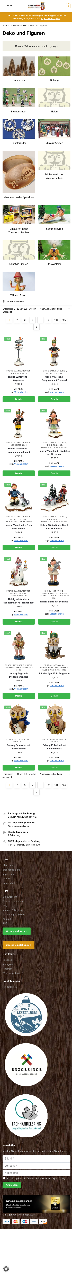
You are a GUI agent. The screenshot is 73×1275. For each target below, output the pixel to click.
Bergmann (58, 665)
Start (5, 25)
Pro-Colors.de (10, 987)
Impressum (9, 874)
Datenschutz (9, 883)
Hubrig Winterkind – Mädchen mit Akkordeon (54, 453)
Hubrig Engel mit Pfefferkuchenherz (18, 675)
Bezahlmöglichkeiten (14, 914)
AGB (5, 923)
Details (18, 399)
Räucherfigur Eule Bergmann (54, 673)
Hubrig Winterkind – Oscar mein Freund (19, 527)
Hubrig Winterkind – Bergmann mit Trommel (54, 379)
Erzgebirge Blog (11, 869)
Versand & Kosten (12, 910)
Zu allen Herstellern (13, 901)
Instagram (8, 964)
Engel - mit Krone (53, 591)
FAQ (5, 905)
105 (64, 320)
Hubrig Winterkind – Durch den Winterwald (54, 527)
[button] (67, 6)
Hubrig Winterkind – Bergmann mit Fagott (19, 450)
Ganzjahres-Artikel (18, 25)
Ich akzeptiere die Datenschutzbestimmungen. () (35, 1178)
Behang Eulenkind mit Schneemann (18, 747)
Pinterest (7, 968)
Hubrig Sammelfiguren (18, 371)
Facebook (8, 959)
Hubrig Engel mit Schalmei (54, 601)
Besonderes (46, 667)
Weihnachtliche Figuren (54, 447)
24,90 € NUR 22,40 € (50, 18)
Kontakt (7, 878)
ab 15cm (48, 665)
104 (56, 320)
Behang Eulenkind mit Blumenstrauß (54, 747)
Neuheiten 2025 (58, 670)
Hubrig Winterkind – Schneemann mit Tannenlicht (18, 601)
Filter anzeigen (15, 301)
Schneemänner (18, 596)
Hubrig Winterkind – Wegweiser (18, 379)
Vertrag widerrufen (16, 931)
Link (62, 1178)
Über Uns (8, 865)
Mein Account (10, 896)
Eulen (45, 670)
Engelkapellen (50, 593)
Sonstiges (18, 742)
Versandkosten (21, 392)
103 (48, 320)
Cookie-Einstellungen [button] (18, 944)
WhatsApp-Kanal (12, 973)
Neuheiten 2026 (19, 373)
